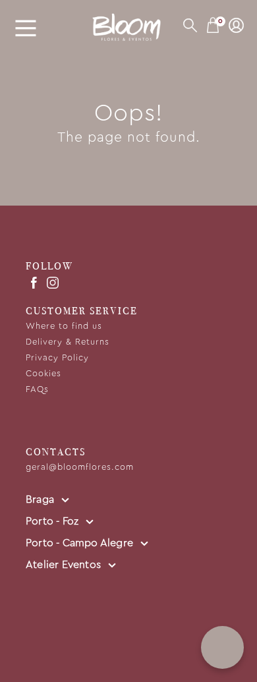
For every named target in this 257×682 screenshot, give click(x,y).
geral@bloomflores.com (80, 467)
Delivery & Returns (67, 342)
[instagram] (53, 282)
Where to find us (64, 326)
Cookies (43, 374)
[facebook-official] (34, 282)
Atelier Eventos (64, 564)
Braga (41, 499)
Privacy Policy (57, 358)
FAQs (37, 389)
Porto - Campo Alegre (81, 543)
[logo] (128, 27)
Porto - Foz (53, 521)
